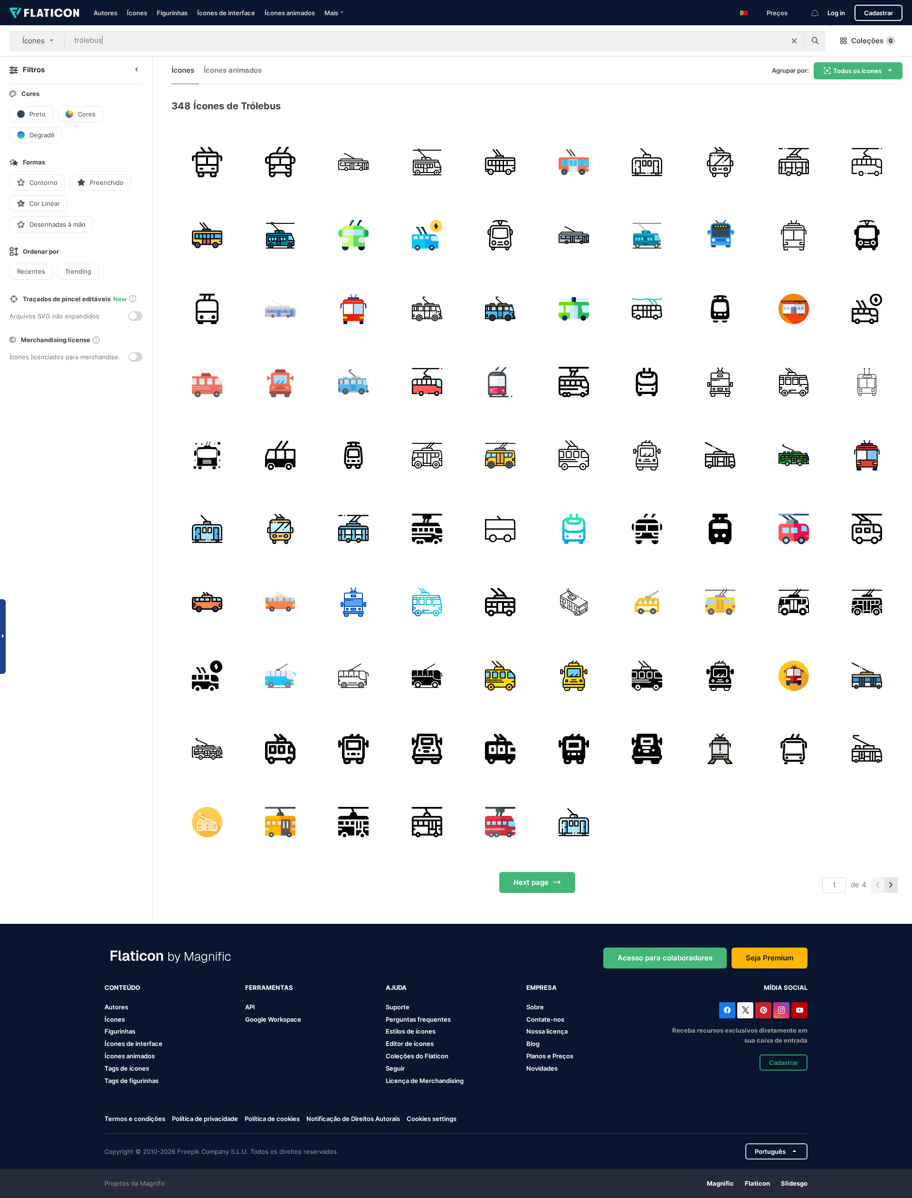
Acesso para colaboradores (665, 957)
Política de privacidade (205, 1118)
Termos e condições (134, 1118)
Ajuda (396, 987)
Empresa (541, 987)
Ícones (137, 13)
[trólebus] (207, 162)
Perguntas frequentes (418, 1019)
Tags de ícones (126, 1068)
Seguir (395, 1068)
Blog (533, 1043)
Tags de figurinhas (131, 1080)
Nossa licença (547, 1031)
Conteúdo (122, 987)
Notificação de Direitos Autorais (353, 1118)
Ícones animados (290, 13)
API (250, 1007)
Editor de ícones (410, 1043)
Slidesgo (794, 1183)
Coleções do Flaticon (417, 1056)
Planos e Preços (549, 1056)
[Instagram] (781, 1010)
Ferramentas (269, 987)
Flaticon (757, 1183)
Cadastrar (878, 13)
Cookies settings (431, 1118)
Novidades (542, 1068)
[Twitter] (745, 1010)
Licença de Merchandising (425, 1080)
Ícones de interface (226, 13)
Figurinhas (172, 13)
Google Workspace (273, 1019)
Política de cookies (272, 1118)
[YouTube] (799, 1010)
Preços (777, 13)
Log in (836, 13)
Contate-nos (545, 1019)
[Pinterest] (763, 1010)
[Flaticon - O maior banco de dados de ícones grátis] (44, 13)
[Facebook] (727, 1010)
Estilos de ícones (411, 1031)
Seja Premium (769, 957)
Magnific (720, 1183)
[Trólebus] (280, 162)
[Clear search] (794, 40)
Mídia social (786, 987)
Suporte (397, 1007)
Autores (105, 13)
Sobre (535, 1007)
